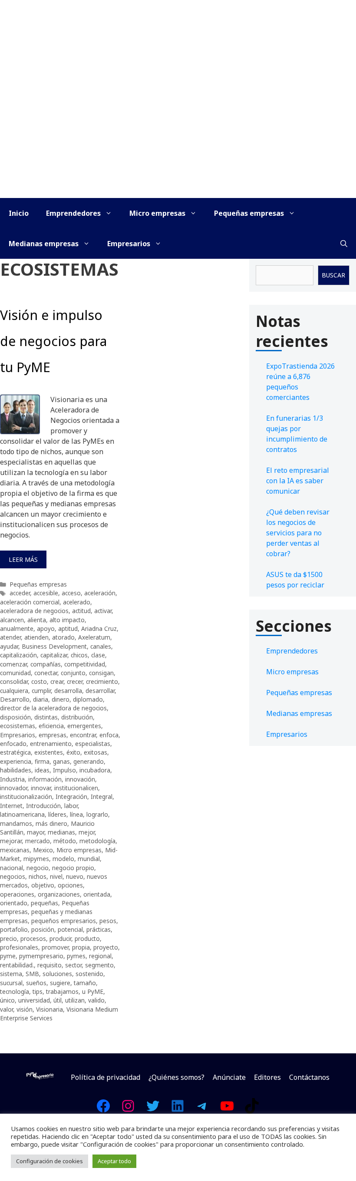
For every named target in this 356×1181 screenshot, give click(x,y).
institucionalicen (76, 788)
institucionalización (26, 796)
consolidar (14, 681)
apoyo (46, 628)
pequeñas (44, 903)
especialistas (92, 743)
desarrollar (100, 690)
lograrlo (97, 814)
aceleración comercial (29, 602)
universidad (34, 1000)
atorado (63, 637)
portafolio (14, 929)
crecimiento (102, 681)
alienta (36, 620)
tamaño (85, 983)
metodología (97, 841)
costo (39, 681)
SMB (32, 974)
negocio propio (73, 868)
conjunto (73, 673)
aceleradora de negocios (34, 611)
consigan (101, 673)
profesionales (19, 947)
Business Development (54, 646)
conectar (45, 673)
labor (71, 806)
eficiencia (51, 726)
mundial (89, 858)
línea (76, 814)
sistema (11, 974)
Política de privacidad (105, 1077)
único (7, 1000)
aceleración (99, 593)
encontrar (83, 735)
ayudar (9, 646)
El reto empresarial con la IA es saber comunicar (297, 480)
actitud (81, 611)
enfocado (13, 743)
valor (6, 1009)
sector (73, 965)
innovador (13, 788)
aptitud (68, 628)
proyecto (105, 947)
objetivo (42, 885)
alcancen (12, 620)
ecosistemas (17, 726)
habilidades (15, 770)
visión (24, 1009)
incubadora (94, 770)
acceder (20, 593)
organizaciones (59, 894)
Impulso (64, 770)
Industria (12, 779)
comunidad (15, 673)
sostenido (89, 974)
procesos (33, 938)
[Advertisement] (178, 133)
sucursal (11, 983)
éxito (73, 752)
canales (100, 646)
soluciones (57, 974)
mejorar (11, 841)
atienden (36, 637)
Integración (71, 796)
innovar (41, 788)
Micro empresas (157, 213)
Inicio (19, 213)
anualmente (16, 628)
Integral (101, 796)
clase (98, 655)
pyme (8, 956)
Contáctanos (309, 1077)
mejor (87, 832)
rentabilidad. (17, 965)
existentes (48, 752)
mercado (37, 841)
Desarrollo (15, 699)
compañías (45, 664)
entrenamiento (51, 743)
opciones (70, 885)
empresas (52, 735)
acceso (71, 593)
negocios (12, 876)
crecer (74, 681)
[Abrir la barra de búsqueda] (344, 243)
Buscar (333, 275)
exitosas (95, 752)
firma (42, 761)
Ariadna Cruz (99, 628)
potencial (70, 929)
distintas (46, 717)
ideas (42, 770)
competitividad (84, 664)
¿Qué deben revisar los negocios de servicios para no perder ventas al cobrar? (298, 532)
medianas (61, 832)
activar (103, 611)
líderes (57, 814)
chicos (79, 655)
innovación (80, 779)
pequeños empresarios (63, 921)
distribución (77, 717)
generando (88, 761)
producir (60, 938)
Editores (267, 1077)
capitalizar (53, 655)
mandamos (16, 823)
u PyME (92, 991)
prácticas (98, 929)
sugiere (60, 983)
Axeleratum (94, 637)
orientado (13, 903)
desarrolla (68, 690)
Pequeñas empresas (249, 213)
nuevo (74, 876)
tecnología (14, 991)
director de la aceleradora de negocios (53, 708)
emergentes (84, 726)
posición (42, 929)
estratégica (15, 752)
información (45, 779)
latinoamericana (22, 814)
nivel (56, 876)
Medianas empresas (44, 243)
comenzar (13, 664)
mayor (35, 832)
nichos (37, 876)
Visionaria (49, 1009)
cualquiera (14, 690)
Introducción (43, 806)
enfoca (109, 735)
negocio (37, 868)
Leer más (23, 559)
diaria (40, 699)
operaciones (17, 894)
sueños (36, 983)
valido (96, 1000)
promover (55, 947)
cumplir (41, 690)
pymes (76, 956)
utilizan (75, 1000)
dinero (60, 699)
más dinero (51, 823)
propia (81, 947)
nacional (11, 868)
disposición (15, 717)
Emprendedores (73, 213)
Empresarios (128, 243)
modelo (63, 858)
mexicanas (15, 850)
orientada (96, 894)
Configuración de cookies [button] (49, 1161)
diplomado (88, 699)
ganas (61, 761)
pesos (107, 921)
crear (56, 681)
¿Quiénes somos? (176, 1077)
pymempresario (41, 956)
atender (10, 637)
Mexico (43, 850)
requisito (49, 965)
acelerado (76, 602)
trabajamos (62, 991)
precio (8, 938)
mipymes (36, 858)
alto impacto (67, 620)
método (64, 841)
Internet (11, 806)
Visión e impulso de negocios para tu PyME (53, 341)
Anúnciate (229, 1077)
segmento (99, 965)
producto (87, 938)
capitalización (18, 655)
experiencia (15, 761)
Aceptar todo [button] (114, 1161)
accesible (45, 593)
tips (38, 991)
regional (100, 956)
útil (57, 1000)
